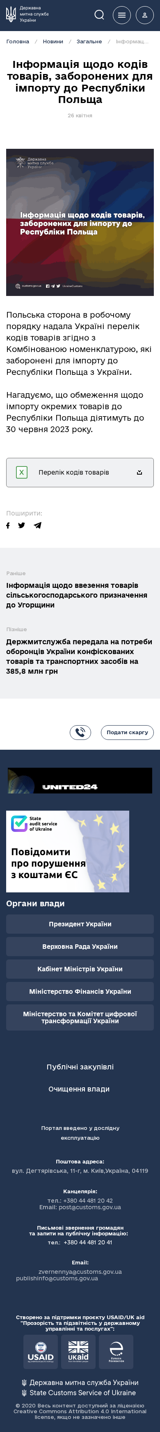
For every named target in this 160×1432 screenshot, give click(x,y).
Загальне (89, 41)
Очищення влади (80, 1089)
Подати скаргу (127, 732)
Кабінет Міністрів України (80, 969)
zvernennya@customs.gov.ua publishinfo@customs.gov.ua (69, 1275)
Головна (17, 41)
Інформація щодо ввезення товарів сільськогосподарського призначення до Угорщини (76, 595)
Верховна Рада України (80, 946)
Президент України (80, 924)
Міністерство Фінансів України (80, 991)
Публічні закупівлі (80, 1067)
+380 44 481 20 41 (87, 1242)
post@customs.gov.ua (90, 1207)
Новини (53, 41)
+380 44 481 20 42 (88, 1200)
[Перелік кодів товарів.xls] (139, 472)
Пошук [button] (105, 14)
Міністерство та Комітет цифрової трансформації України (80, 1017)
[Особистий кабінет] (145, 15)
